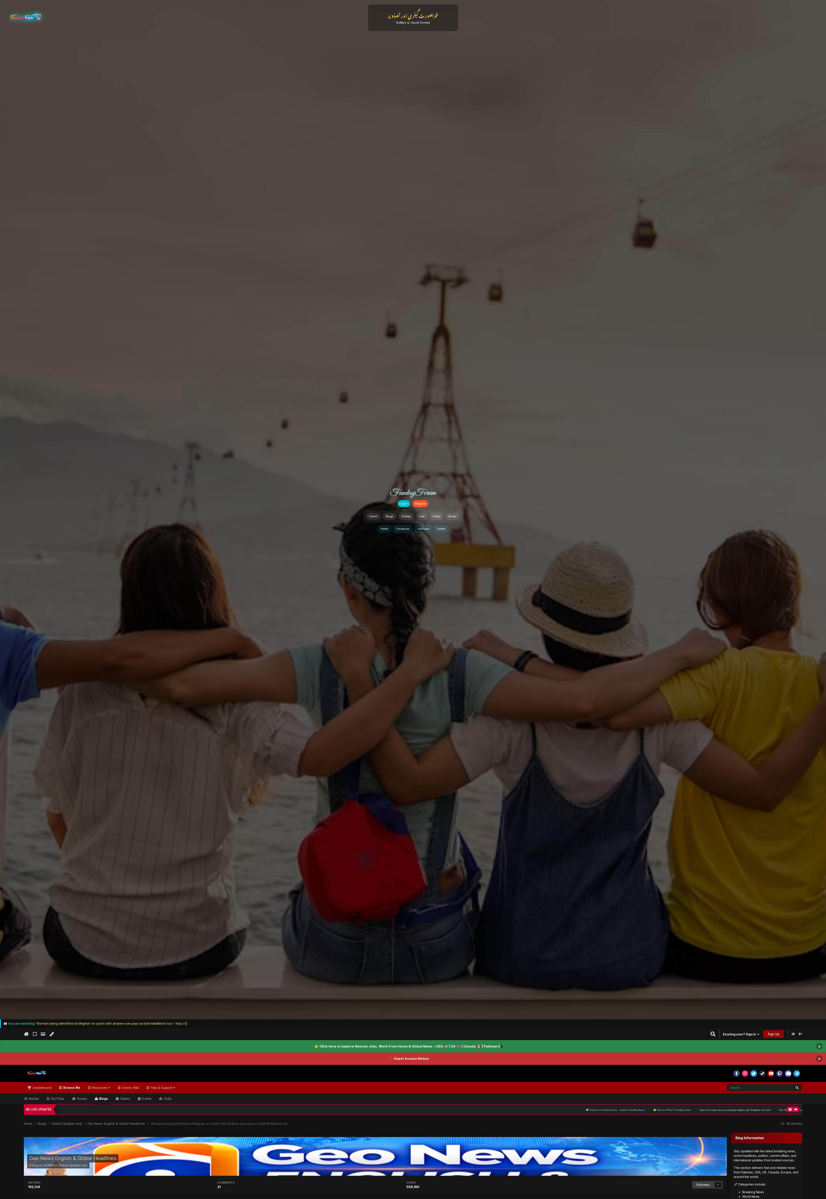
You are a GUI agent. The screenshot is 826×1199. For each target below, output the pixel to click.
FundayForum (413, 493)
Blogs (389, 516)
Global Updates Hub (72, 1165)
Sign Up (773, 1034)
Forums (81, 1098)
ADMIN (49, 1165)
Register (420, 503)
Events (146, 1098)
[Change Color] (51, 1034)
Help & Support (161, 1087)
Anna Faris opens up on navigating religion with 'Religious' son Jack (532, 1110)
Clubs (167, 1098)
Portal (384, 529)
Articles (33, 1098)
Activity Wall (130, 1087)
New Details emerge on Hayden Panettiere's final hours (604, 1110)
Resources (99, 1087)
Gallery (406, 516)
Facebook (402, 529)
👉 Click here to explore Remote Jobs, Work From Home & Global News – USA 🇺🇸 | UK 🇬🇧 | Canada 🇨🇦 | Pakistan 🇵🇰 (409, 1046)
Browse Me (71, 1087)
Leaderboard (41, 1087)
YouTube (423, 529)
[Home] (26, 1034)
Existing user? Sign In (740, 1034)
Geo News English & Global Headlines (72, 1158)
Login (403, 503)
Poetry (437, 516)
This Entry (780, 1087)
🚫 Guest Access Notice (409, 1058)
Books (453, 516)
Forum (373, 516)
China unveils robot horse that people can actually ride (771, 1110)
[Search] (797, 1087)
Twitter (441, 529)
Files (422, 516)
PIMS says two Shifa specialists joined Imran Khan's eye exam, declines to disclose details (688, 1110)
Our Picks (57, 1098)
